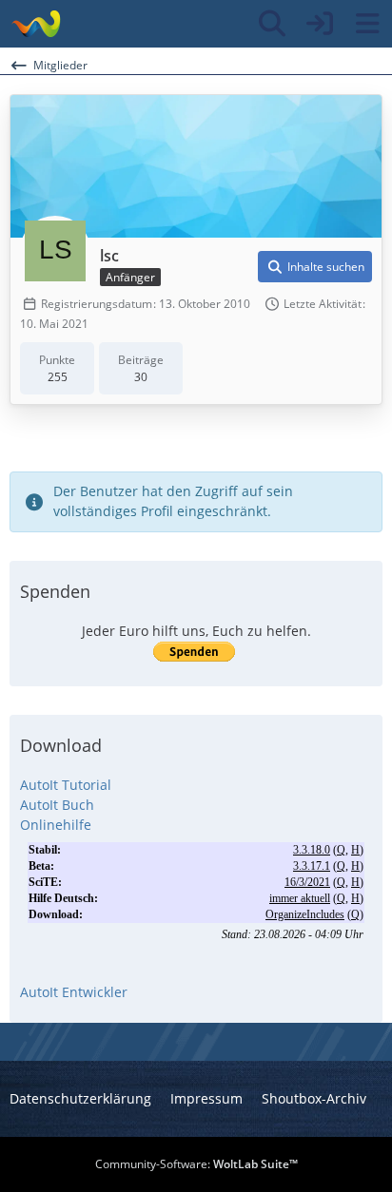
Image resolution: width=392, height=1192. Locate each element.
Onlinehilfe (55, 825)
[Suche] (272, 24)
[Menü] (367, 24)
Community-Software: (196, 1164)
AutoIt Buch (57, 805)
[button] (315, 267)
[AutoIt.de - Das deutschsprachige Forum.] (36, 24)
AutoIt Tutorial (65, 785)
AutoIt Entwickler (73, 992)
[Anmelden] (320, 24)
